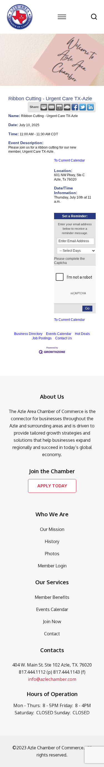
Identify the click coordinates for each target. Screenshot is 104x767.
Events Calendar (58, 334)
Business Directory (28, 334)
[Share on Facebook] (75, 107)
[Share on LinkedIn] (90, 107)
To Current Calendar (69, 160)
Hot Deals (82, 334)
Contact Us (63, 338)
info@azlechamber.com (52, 679)
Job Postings (42, 338)
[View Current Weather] (67, 107)
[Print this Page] (43, 107)
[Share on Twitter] (82, 107)
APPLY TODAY (52, 485)
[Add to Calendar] (59, 107)
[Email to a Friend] (51, 107)
